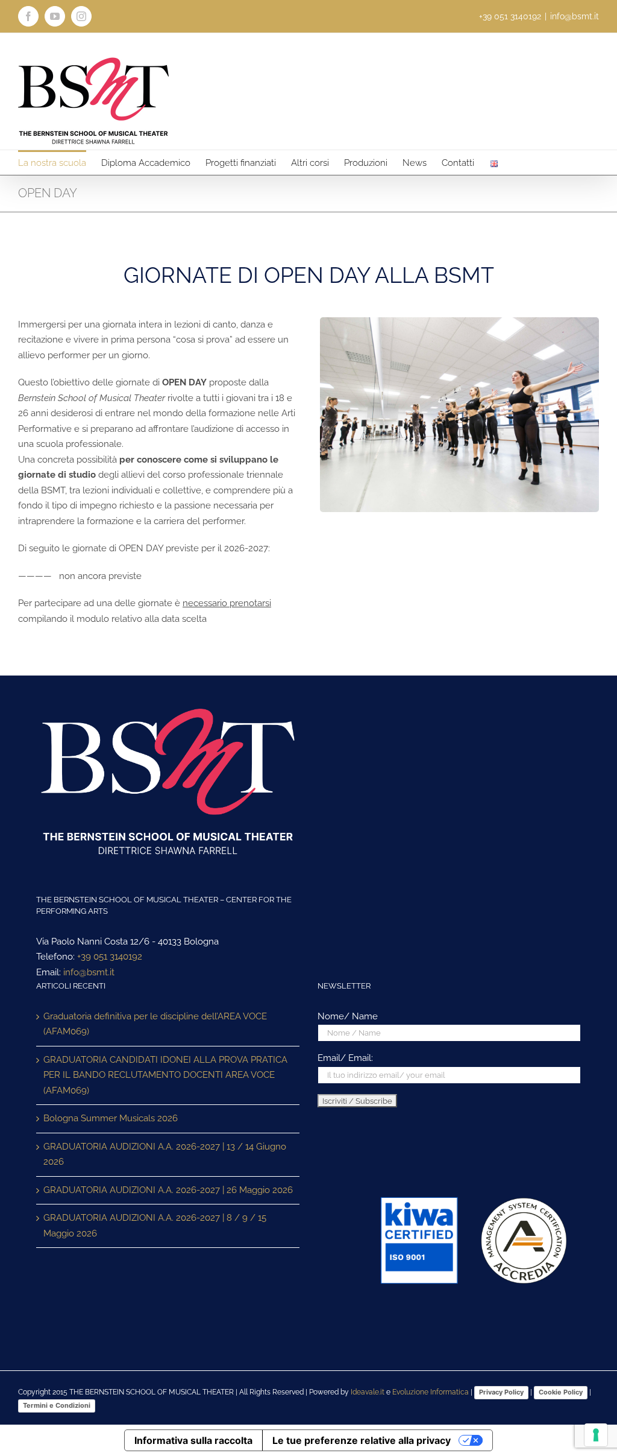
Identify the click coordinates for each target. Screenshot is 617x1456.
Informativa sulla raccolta (193, 1440)
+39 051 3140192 (109, 956)
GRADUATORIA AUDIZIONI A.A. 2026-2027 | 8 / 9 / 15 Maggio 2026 (154, 1225)
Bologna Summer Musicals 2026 (110, 1118)
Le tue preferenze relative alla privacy (361, 1440)
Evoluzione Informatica (430, 1392)
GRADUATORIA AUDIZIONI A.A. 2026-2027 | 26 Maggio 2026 (168, 1190)
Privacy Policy (501, 1392)
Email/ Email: (345, 1057)
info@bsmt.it (574, 16)
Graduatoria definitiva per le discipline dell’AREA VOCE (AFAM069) (155, 1024)
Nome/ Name (348, 1016)
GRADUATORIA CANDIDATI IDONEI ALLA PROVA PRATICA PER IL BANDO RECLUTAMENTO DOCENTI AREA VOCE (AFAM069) (165, 1075)
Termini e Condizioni (56, 1405)
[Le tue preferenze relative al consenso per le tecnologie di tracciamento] (595, 1434)
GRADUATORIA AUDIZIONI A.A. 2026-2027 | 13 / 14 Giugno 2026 (164, 1154)
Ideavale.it (367, 1392)
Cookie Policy (561, 1392)
